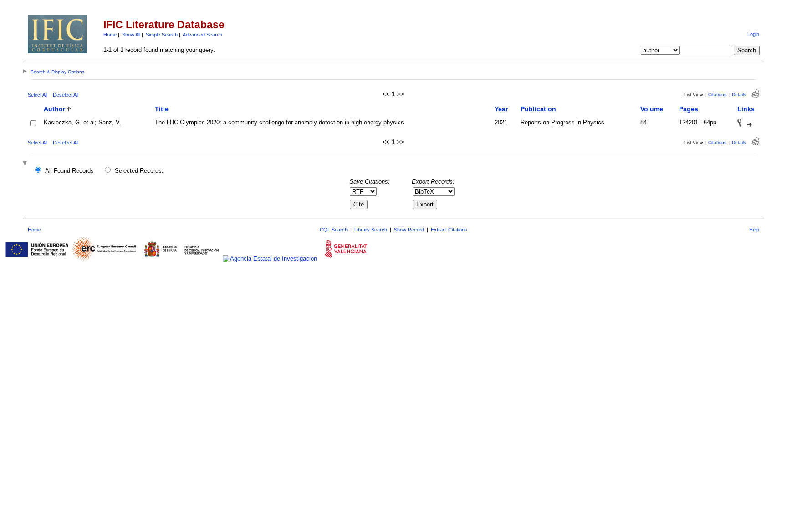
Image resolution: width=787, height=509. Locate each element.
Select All (37, 95)
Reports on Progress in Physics (562, 122)
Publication (538, 109)
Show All (131, 34)
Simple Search (162, 34)
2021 (501, 122)
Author (54, 109)
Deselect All (65, 95)
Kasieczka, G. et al (69, 122)
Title (162, 109)
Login (753, 34)
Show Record (409, 229)
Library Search (370, 229)
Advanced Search (202, 34)
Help (754, 229)
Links (746, 109)
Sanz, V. (109, 122)
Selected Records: (139, 170)
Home (110, 34)
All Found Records (69, 170)
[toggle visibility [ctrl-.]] (26, 163)
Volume (651, 109)
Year (501, 109)
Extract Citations (449, 229)
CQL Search (334, 229)
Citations (717, 94)
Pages (688, 109)
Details (739, 94)
